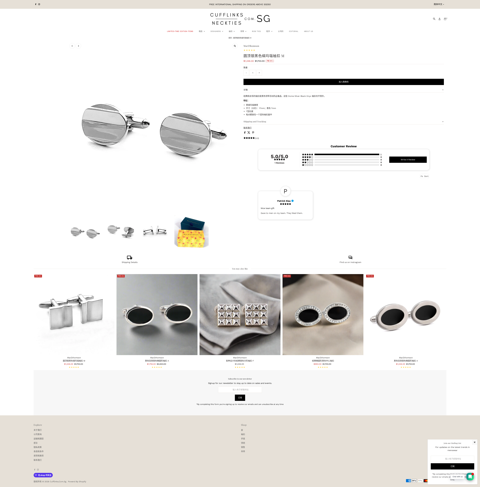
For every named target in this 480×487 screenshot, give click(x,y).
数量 (246, 67)
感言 (36, 443)
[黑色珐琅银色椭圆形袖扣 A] (157, 314)
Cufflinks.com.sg (58, 481)
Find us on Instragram (350, 262)
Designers (216, 31)
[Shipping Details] (129, 259)
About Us (308, 31)
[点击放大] (235, 46)
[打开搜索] (434, 19)
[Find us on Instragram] (350, 259)
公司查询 (38, 434)
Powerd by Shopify (77, 481)
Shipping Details (130, 262)
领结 (243, 443)
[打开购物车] (445, 19)
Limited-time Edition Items (180, 31)
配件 (268, 31)
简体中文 (438, 4)
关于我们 (38, 430)
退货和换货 (39, 455)
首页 (230, 38)
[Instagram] (39, 4)
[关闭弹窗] (474, 442)
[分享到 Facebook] (245, 133)
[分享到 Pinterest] (253, 133)
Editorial (293, 31)
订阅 (240, 397)
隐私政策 (38, 447)
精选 (201, 31)
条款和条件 (39, 451)
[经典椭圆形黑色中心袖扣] (323, 314)
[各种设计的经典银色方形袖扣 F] (240, 314)
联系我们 (248, 128)
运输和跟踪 (39, 438)
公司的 (280, 31)
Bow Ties (256, 31)
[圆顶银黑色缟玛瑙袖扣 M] (74, 314)
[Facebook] (36, 4)
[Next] (78, 46)
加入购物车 (344, 82)
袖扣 (231, 31)
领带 (242, 31)
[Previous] (72, 46)
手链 (243, 438)
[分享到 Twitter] (249, 133)
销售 (243, 447)
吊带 (243, 451)
